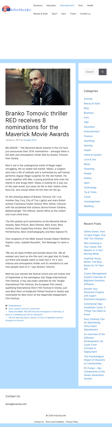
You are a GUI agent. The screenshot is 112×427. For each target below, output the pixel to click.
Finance (88, 136)
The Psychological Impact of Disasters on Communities (94, 360)
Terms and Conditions (54, 422)
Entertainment (67, 5)
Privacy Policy (72, 422)
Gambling (89, 140)
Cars (63, 13)
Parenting (89, 168)
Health (90, 5)
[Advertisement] (56, 40)
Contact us (85, 13)
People (87, 173)
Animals (88, 98)
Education (51, 5)
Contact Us (39, 422)
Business (38, 5)
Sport (54, 13)
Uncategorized (92, 201)
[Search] (103, 72)
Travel (73, 13)
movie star (35, 308)
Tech (80, 5)
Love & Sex (90, 159)
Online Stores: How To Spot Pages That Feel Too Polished (95, 235)
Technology (90, 187)
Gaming (88, 145)
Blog (86, 108)
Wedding (89, 206)
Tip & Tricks (90, 192)
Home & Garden (92, 154)
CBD (86, 122)
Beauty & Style (41, 13)
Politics (88, 178)
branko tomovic (21, 308)
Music (87, 164)
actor (11, 308)
